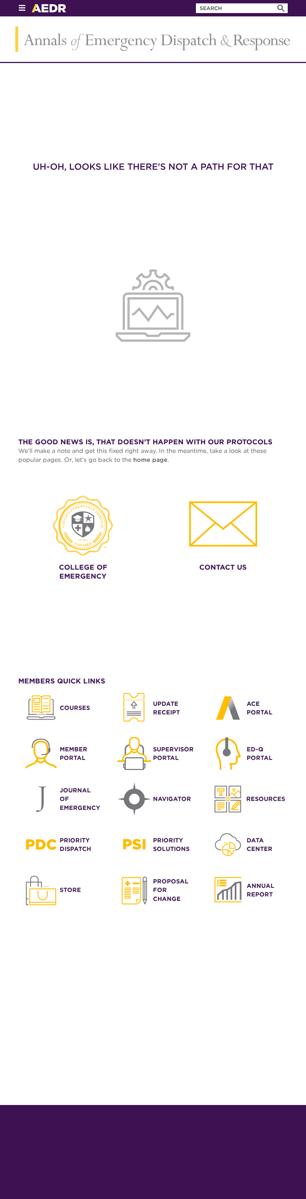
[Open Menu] (22, 8)
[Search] (281, 8)
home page (150, 459)
